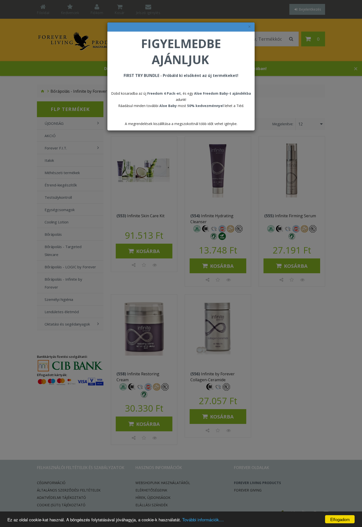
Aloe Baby (168, 105)
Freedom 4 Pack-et (164, 93)
